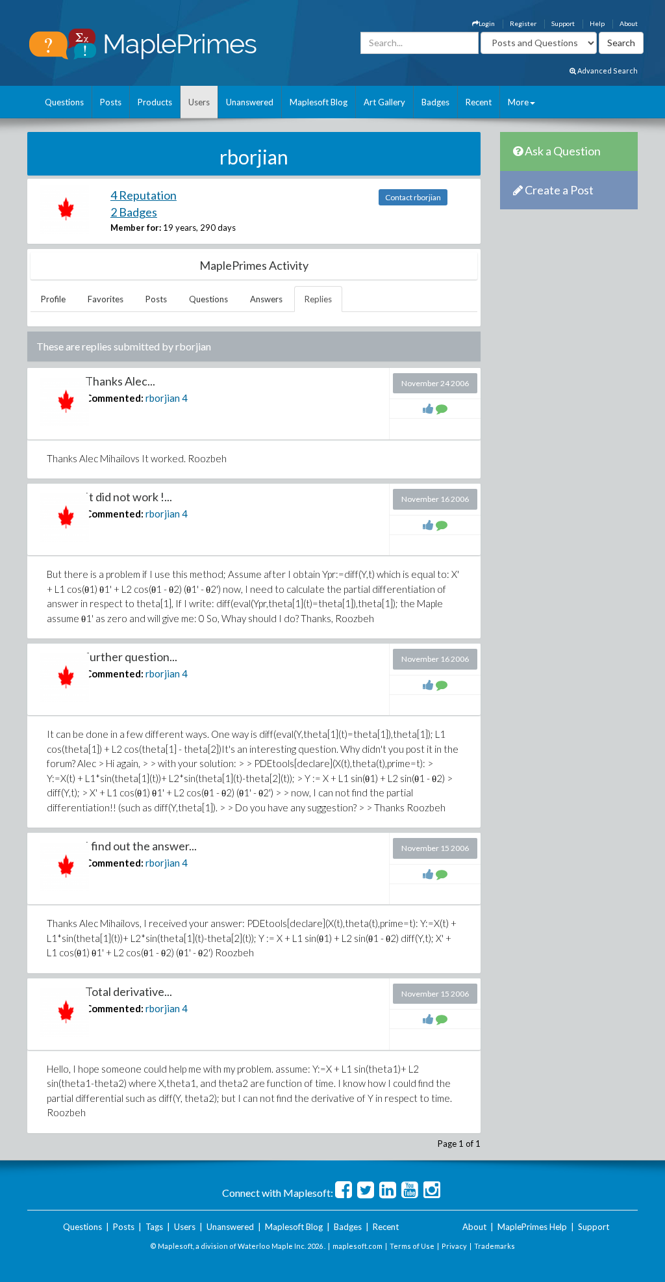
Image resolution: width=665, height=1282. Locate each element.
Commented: (114, 398)
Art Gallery (384, 102)
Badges (435, 102)
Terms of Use (412, 1246)
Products (155, 102)
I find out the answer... (141, 846)
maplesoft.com (357, 1246)
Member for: (135, 227)
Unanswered (249, 102)
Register (523, 23)
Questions (64, 102)
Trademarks (494, 1246)
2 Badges (133, 212)
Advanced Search (607, 70)
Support (563, 23)
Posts (110, 102)
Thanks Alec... (120, 381)
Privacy (454, 1246)
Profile (53, 299)
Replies (318, 299)
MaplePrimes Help (532, 1227)
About (629, 23)
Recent (479, 102)
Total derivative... (128, 991)
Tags (154, 1227)
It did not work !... (128, 497)
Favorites (105, 299)
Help (597, 23)
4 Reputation (143, 195)
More (518, 102)
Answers (266, 299)
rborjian (162, 398)
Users (199, 102)
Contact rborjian (413, 197)
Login (487, 23)
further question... (131, 656)
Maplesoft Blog (318, 102)
